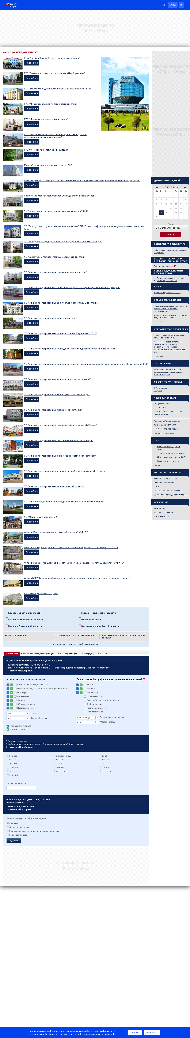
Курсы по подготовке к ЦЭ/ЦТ (167, 293)
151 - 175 (13, 763)
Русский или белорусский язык (32, 684)
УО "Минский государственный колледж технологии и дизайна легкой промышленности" (70, 348)
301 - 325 (13, 771)
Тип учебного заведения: (112, 717)
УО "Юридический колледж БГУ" (41, 517)
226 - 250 (13, 767)
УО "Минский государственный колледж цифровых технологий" (57, 379)
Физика (21, 700)
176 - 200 (60, 763)
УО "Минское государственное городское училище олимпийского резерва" (64, 501)
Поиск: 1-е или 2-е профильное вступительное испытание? (109, 679)
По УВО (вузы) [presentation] (87, 654)
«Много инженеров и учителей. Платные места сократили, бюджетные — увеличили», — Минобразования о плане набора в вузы (169, 347)
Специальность (94, 696)
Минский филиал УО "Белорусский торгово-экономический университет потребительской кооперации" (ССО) (82, 180)
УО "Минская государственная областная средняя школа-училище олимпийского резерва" (72, 287)
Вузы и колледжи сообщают (172, 453)
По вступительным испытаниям (171, 278)
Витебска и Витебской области (25, 619)
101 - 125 (59, 759)
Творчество (92, 692)
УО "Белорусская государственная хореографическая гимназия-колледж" (63, 241)
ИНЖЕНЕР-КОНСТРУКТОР (166, 429)
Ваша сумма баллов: (17, 783)
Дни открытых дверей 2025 (171, 457)
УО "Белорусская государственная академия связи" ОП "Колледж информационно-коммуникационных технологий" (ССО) (85, 227)
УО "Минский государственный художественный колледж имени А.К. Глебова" (65, 471)
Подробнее (32, 62)
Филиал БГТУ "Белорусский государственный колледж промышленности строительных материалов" (77, 578)
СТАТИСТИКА (160, 408)
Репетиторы (159, 508)
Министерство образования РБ (168, 491)
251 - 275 (60, 767)
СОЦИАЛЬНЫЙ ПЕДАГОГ (165, 425)
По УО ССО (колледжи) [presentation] (67, 654)
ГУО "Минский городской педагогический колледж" (51, 104)
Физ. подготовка (95, 712)
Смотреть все (160, 465)
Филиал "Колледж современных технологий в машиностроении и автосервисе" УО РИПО (71, 547)
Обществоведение (26, 704)
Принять (134, 1032)
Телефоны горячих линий (165, 479)
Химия (90, 684)
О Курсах (158, 390)
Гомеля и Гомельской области (25, 626)
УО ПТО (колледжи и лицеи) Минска (73, 635)
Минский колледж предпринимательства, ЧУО (48, 165)
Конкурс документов (97, 708)
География (22, 692)
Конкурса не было (64, 756)
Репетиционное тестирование (167, 369)
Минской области (91, 619)
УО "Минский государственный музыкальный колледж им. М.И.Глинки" (60, 425)
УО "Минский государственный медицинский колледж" (53, 410)
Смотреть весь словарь (164, 433)
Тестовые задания (162, 374)
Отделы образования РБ (165, 483)
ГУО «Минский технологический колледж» (46, 150)
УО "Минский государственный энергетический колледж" (54, 486)
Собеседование (95, 704)
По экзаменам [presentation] (12, 654)
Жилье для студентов (168, 461)
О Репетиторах (160, 388)
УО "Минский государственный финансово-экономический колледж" (60, 455)
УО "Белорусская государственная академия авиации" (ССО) (56, 211)
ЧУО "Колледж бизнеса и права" (41, 593)
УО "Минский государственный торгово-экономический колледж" (58, 440)
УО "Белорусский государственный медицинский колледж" (55, 257)
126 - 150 (106, 759)
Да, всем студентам (19, 827)
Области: (35, 713)
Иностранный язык (26, 708)
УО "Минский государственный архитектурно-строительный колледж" (61, 302)
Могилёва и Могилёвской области (100, 626)
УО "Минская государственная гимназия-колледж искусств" (55, 272)
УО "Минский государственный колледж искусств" (50, 318)
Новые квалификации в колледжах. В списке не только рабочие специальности (170, 308)
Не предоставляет (18, 835)
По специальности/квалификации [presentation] (37, 654)
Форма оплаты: (107, 722)
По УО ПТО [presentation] (102, 654)
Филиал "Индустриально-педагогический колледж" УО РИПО (56, 532)
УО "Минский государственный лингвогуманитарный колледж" (57, 394)
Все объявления (161, 516)
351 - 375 (106, 771)
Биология (91, 688)
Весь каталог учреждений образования (75, 644)
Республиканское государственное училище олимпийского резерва (60, 195)
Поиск (171, 224)
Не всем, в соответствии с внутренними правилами (34, 831)
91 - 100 (12, 759)
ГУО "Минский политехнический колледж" (46, 119)
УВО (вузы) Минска (15, 635)
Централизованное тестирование (169, 372)
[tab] (12, 654)
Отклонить (152, 1032)
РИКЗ (156, 487)
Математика (23, 696)
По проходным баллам (167, 281)
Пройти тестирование (163, 266)
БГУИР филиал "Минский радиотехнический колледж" (52, 58)
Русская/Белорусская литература (103, 700)
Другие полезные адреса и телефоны (171, 495)
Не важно (14, 756)
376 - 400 (13, 775)
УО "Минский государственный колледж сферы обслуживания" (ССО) (60, 333)
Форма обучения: (39, 718)
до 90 (104, 756)
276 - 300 (106, 767)
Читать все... (159, 322)
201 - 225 (106, 763)
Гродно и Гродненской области (98, 613)
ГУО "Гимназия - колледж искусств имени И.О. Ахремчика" (54, 73)
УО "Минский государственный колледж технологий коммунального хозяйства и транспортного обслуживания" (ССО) (86, 364)
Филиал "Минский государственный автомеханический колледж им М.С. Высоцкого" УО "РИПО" (74, 563)
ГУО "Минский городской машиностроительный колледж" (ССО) (58, 88)
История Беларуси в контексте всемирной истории (42, 688)
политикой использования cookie (99, 1034)
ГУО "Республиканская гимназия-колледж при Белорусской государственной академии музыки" (55, 135)
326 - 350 (60, 771)
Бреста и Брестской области (24, 613)
